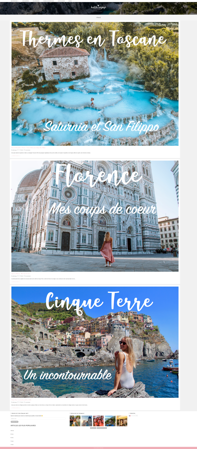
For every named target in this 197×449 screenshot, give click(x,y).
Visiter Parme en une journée (17, 436)
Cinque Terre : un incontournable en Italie (21, 400)
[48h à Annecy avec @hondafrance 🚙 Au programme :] (75, 421)
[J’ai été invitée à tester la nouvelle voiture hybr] (110, 421)
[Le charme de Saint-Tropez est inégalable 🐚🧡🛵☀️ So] (122, 421)
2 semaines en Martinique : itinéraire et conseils (20, 432)
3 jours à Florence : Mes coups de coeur (20, 273)
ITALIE (22, 150)
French (131, 415)
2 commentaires (27, 402)
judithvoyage (15, 150)
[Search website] (186, 1)
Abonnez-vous (14, 421)
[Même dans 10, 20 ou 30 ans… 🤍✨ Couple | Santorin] (86, 421)
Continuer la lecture (16, 155)
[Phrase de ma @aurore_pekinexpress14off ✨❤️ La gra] (98, 421)
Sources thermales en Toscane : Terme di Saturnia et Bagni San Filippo (28, 147)
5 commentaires (27, 150)
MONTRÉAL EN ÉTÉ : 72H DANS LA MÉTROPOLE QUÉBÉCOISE (24, 429)
